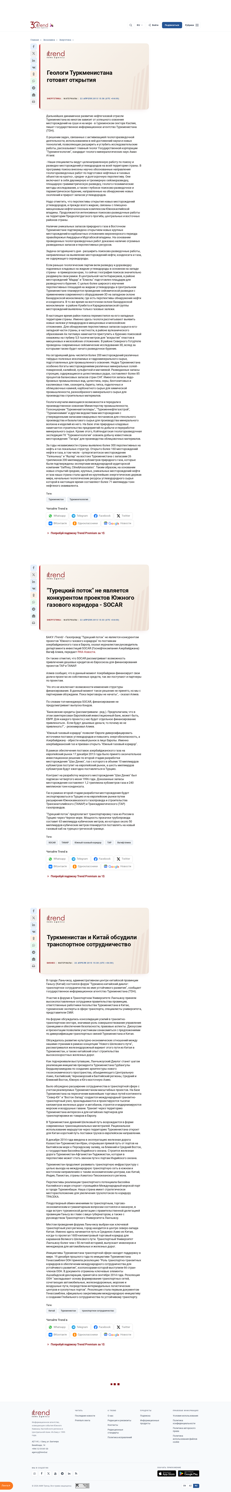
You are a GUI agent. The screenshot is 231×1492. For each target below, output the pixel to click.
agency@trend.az (39, 1452)
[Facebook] (41, 1473)
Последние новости (85, 1415)
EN (184, 1486)
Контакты (113, 1425)
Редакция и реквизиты (119, 1420)
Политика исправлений (120, 1437)
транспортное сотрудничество (98, 1310)
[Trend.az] (42, 25)
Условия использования (185, 1415)
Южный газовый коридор (88, 842)
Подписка (145, 1415)
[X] (48, 1473)
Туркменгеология (79, 499)
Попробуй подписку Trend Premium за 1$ (77, 533)
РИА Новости (86, 652)
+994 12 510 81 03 (40, 1449)
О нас (110, 1415)
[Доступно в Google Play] (188, 1473)
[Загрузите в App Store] (166, 1473)
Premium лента (82, 1420)
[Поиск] (131, 25)
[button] (34, 47)
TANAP (65, 842)
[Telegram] (62, 1473)
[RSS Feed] (76, 1473)
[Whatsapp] (35, 1473)
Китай (52, 1310)
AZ (190, 1486)
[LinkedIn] (69, 1473)
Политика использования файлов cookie (185, 1439)
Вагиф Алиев (124, 842)
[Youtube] (55, 1473)
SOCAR (52, 842)
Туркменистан (56, 499)
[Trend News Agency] (41, 1413)
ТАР (109, 842)
